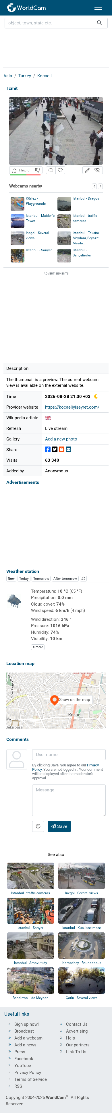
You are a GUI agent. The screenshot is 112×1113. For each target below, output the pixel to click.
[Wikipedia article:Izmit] (48, 417)
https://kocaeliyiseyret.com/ (72, 407)
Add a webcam (28, 1038)
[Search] (99, 23)
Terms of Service (30, 1079)
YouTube (22, 1065)
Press (19, 1051)
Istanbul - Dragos (86, 198)
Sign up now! (26, 1024)
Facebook (23, 1058)
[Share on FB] (48, 449)
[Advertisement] (56, 48)
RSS (18, 1086)
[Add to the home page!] (60, 170)
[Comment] (51, 170)
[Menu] (98, 7)
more (39, 647)
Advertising (77, 1031)
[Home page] (27, 7)
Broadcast (24, 1031)
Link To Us (76, 1051)
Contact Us (77, 1024)
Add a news (25, 1045)
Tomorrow (41, 579)
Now (11, 579)
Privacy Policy (27, 1072)
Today (24, 579)
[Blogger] (61, 449)
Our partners (78, 1045)
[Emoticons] (38, 826)
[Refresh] (83, 578)
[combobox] (56, 23)
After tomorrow (65, 579)
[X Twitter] (54, 449)
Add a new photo (61, 439)
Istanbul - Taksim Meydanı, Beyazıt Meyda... (86, 238)
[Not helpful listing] (38, 170)
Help (70, 1038)
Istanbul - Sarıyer (39, 250)
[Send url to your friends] (68, 449)
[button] (87, 170)
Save (61, 826)
